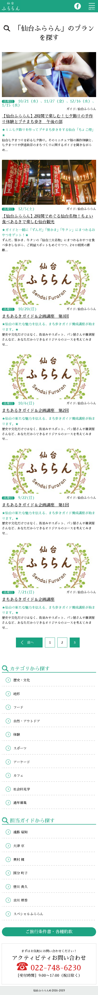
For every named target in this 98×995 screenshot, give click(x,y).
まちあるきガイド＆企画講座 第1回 (35, 505)
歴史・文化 (21, 680)
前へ (30, 642)
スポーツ (20, 748)
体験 (16, 734)
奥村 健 (18, 859)
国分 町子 (20, 873)
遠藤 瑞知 (20, 832)
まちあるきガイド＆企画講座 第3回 (35, 316)
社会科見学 (21, 789)
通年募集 (20, 802)
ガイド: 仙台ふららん (81, 109)
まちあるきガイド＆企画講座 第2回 (35, 411)
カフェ (18, 775)
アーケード (21, 762)
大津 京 (18, 846)
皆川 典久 (20, 886)
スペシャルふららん (28, 914)
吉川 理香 (20, 900)
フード (18, 707)
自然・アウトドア (26, 721)
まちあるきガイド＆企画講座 (28, 600)
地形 (16, 694)
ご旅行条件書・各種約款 (49, 932)
